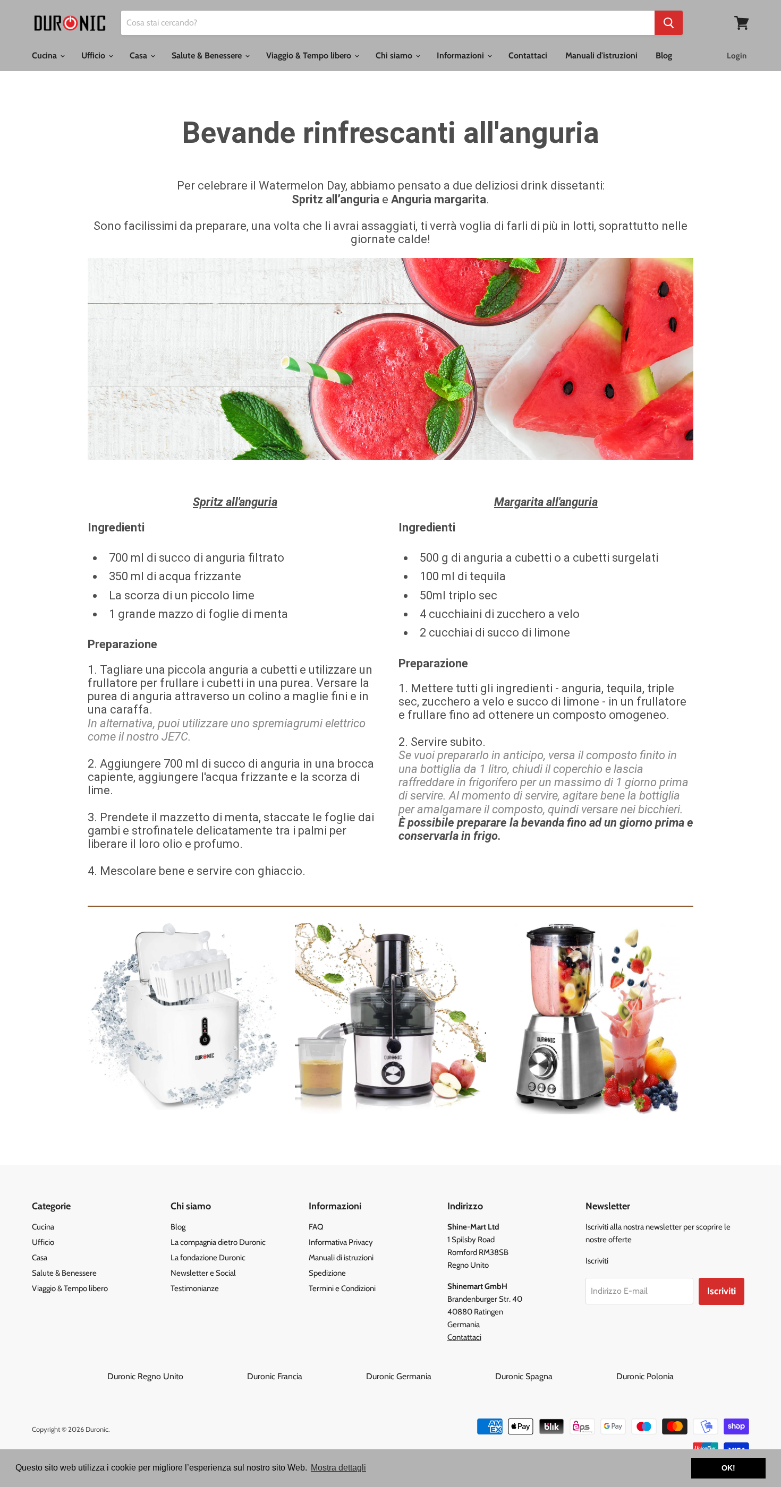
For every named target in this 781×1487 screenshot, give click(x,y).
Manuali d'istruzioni (601, 55)
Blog (664, 55)
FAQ (316, 1227)
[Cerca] (669, 23)
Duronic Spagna (554, 1376)
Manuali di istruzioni (341, 1257)
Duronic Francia (305, 1376)
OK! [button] (728, 1468)
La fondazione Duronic (208, 1257)
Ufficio (94, 55)
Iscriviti (721, 1291)
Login (736, 56)
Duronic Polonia (645, 1376)
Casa (139, 55)
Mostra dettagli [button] (338, 1467)
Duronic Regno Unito (176, 1376)
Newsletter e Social (203, 1273)
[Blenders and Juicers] (390, 1018)
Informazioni (461, 55)
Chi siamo (395, 55)
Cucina (45, 55)
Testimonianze (195, 1288)
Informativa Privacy (341, 1242)
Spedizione (327, 1273)
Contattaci (527, 55)
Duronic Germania (429, 1376)
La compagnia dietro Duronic (218, 1242)
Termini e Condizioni (342, 1288)
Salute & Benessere (208, 55)
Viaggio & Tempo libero (309, 55)
